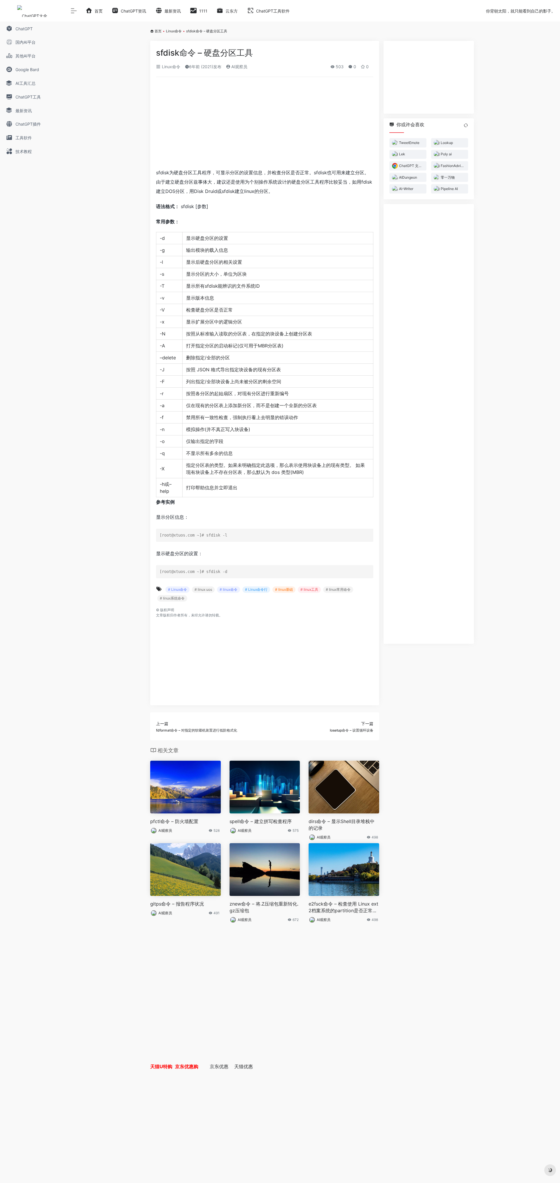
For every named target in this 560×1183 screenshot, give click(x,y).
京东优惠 (219, 1066)
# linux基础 (284, 589)
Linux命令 (174, 31)
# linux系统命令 (172, 598)
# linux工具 (309, 589)
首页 (158, 31)
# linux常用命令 (338, 589)
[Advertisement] (264, 125)
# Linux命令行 (256, 589)
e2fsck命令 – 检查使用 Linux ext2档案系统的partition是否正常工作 (343, 907)
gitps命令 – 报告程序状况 (177, 904)
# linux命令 (228, 589)
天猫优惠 (243, 1066)
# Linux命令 (177, 589)
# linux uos (203, 589)
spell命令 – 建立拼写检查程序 (261, 821)
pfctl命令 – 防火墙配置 (174, 821)
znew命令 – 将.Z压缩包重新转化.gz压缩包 (264, 907)
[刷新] (465, 125)
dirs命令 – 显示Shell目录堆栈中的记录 (341, 824)
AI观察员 (238, 66)
